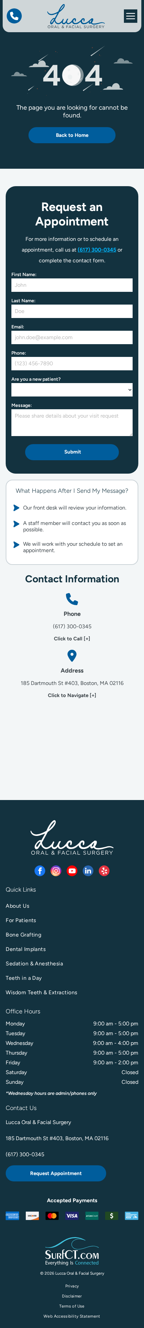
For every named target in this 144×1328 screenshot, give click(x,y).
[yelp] (104, 871)
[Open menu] (130, 16)
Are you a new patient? (36, 379)
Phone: (18, 353)
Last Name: (23, 301)
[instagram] (56, 871)
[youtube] (72, 871)
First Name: (24, 274)
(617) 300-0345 (97, 250)
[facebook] (39, 871)
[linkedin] (88, 871)
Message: (21, 405)
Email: (17, 327)
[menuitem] (72, 906)
